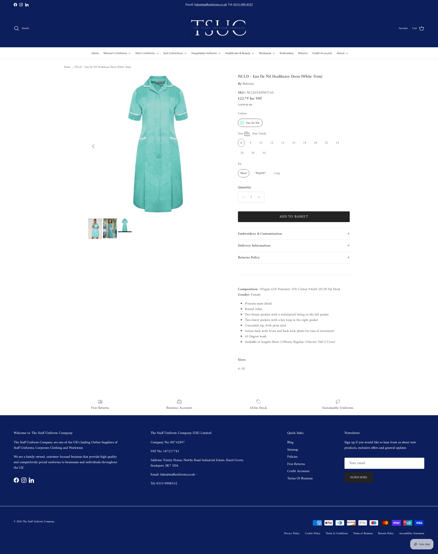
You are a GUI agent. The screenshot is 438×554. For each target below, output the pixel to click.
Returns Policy (249, 258)
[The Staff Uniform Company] (219, 28)
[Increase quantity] (260, 197)
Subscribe (358, 477)
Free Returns (296, 464)
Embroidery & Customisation (260, 234)
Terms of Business (363, 533)
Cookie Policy (312, 533)
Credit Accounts (298, 471)
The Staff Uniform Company (38, 521)
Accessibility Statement (411, 533)
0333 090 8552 (243, 5)
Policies (292, 457)
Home (67, 67)
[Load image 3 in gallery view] (158, 144)
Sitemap (292, 450)
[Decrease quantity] (242, 197)
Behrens (248, 84)
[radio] (250, 123)
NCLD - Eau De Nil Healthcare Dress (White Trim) (103, 67)
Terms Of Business (300, 478)
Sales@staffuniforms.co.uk (210, 5)
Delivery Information (254, 246)
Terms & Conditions (337, 533)
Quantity (244, 187)
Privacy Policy (292, 533)
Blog (290, 442)
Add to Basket (293, 217)
